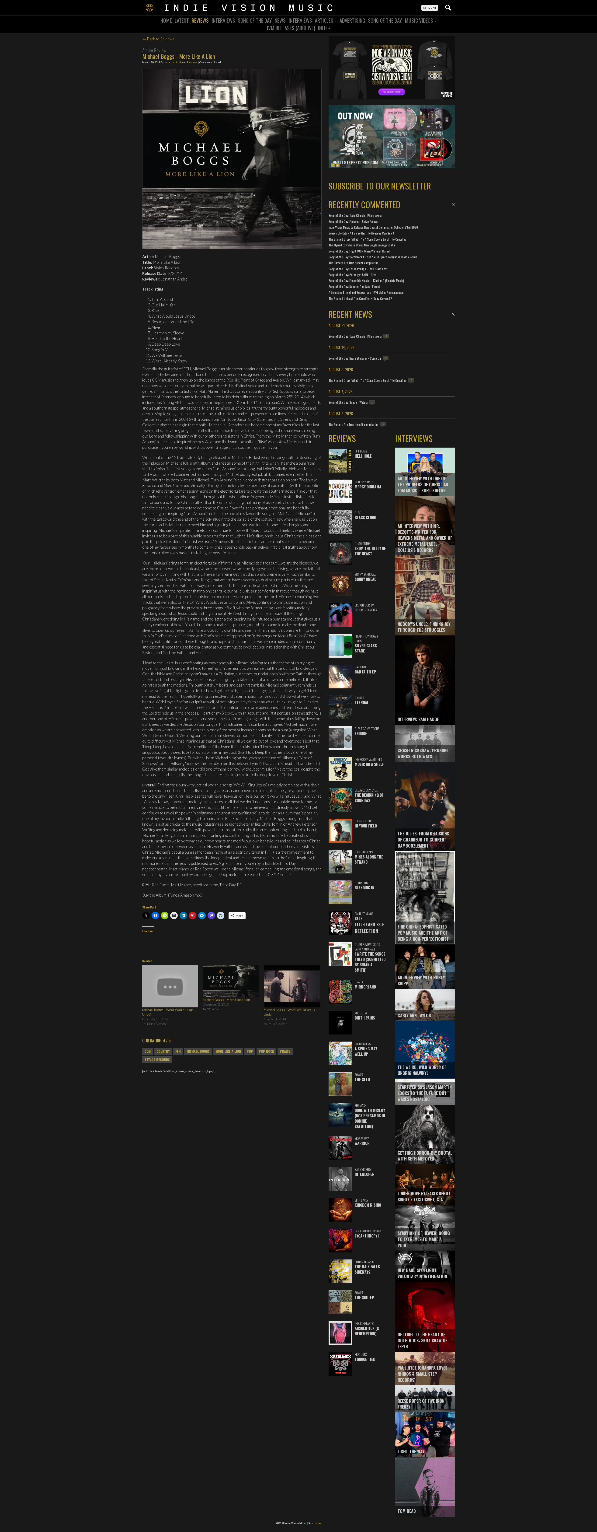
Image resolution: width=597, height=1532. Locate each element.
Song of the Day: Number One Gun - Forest (354, 286)
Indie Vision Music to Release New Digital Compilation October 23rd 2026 (373, 227)
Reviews (200, 20)
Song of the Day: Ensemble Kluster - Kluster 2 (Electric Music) (366, 280)
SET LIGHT (429, 7)
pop (250, 1051)
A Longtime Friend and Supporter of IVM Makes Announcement (367, 292)
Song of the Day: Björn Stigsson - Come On (355, 358)
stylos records (157, 1059)
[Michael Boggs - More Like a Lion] (231, 981)
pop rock (266, 1051)
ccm (148, 1051)
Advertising (352, 20)
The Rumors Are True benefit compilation (353, 262)
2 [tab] (338, 165)
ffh (178, 1051)
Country (163, 1051)
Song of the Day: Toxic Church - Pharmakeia (355, 215)
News (280, 20)
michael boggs (198, 1051)
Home (166, 20)
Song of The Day (385, 20)
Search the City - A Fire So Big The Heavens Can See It (361, 233)
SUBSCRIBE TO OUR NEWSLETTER (380, 185)
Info (323, 27)
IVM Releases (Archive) (291, 27)
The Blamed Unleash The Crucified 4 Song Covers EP (360, 298)
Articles (324, 20)
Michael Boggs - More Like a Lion (226, 1000)
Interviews (223, 20)
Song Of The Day (255, 20)
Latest (182, 20)
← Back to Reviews (158, 38)
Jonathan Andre (174, 62)
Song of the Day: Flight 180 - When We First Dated (359, 251)
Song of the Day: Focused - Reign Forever (353, 221)
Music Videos (419, 20)
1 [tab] (333, 165)
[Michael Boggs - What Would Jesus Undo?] (170, 986)
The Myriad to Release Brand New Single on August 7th (362, 244)
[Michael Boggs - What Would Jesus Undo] (292, 986)
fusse (318, 1523)
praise (285, 1051)
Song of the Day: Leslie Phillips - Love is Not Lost (358, 268)
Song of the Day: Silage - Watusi (348, 402)
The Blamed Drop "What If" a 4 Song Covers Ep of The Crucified (367, 239)
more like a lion (228, 1051)
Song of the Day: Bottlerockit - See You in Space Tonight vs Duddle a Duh (373, 256)
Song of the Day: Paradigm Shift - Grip (352, 274)
